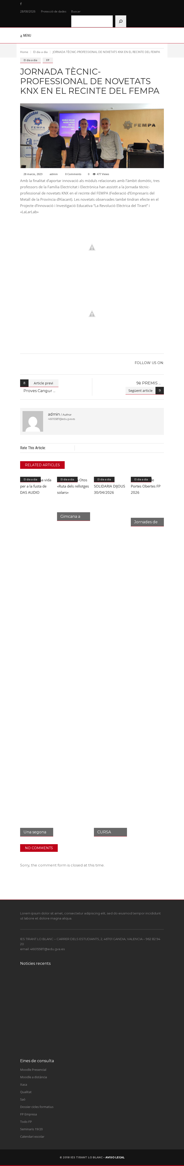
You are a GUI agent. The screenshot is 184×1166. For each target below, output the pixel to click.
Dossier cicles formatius (36, 1107)
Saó (22, 1099)
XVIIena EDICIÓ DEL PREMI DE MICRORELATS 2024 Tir (93, 979)
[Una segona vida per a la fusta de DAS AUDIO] (36, 656)
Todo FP (26, 1121)
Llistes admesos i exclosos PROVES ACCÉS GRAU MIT (90, 1017)
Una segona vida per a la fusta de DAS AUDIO (83, 1036)
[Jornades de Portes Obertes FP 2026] (147, 501)
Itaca (23, 1084)
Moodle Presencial (33, 1069)
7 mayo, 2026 (52, 1022)
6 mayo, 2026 (52, 1041)
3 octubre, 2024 (53, 984)
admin (54, 174)
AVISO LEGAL (115, 1157)
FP (47, 60)
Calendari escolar (32, 1136)
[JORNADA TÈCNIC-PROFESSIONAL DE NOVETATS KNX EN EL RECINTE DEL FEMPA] (33, 421)
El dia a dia (40, 52)
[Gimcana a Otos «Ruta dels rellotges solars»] (73, 499)
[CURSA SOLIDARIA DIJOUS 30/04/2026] (110, 656)
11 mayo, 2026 (52, 1003)
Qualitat (26, 1092)
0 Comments (73, 174)
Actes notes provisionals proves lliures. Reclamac (86, 998)
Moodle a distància (33, 1077)
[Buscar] (120, 21)
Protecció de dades (53, 11)
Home (24, 52)
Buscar (75, 11)
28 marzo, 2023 (32, 174)
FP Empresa (28, 1114)
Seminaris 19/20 (31, 1129)
